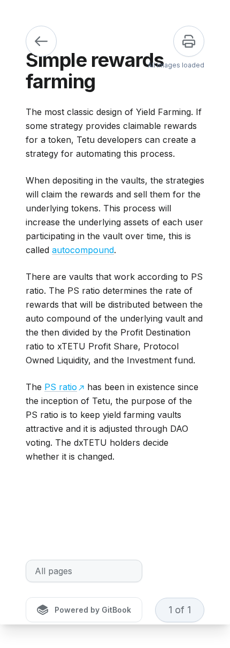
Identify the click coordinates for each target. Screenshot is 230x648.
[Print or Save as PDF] (188, 41)
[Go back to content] (41, 41)
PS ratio (60, 387)
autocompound (83, 250)
